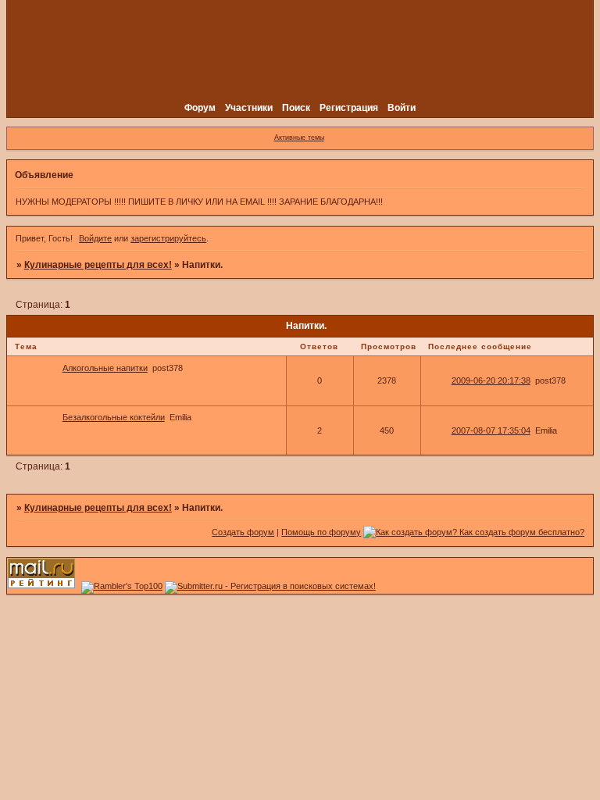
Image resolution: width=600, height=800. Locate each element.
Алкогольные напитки (105, 368)
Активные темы (299, 137)
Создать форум (243, 532)
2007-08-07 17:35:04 (491, 430)
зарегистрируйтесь (168, 238)
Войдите (95, 238)
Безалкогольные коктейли (113, 417)
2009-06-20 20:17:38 (491, 380)
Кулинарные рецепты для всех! (98, 264)
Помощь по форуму (321, 532)
